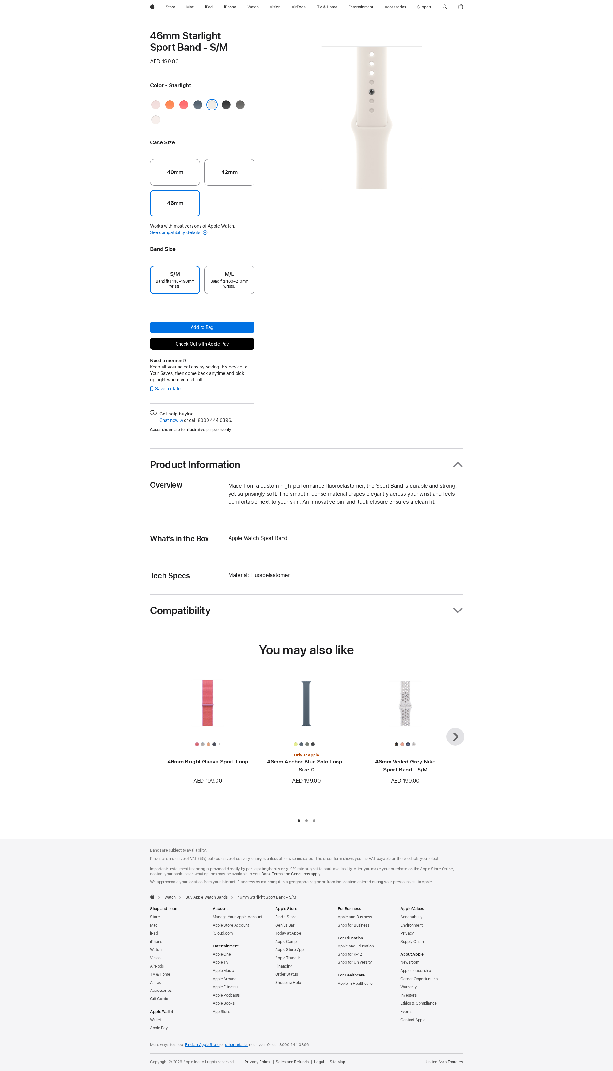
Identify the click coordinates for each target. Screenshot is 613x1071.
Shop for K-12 (350, 954)
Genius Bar (285, 925)
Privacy (407, 933)
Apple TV (221, 962)
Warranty (408, 987)
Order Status (286, 974)
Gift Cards (159, 999)
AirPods (157, 966)
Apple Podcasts (226, 995)
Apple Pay (159, 1028)
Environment (411, 925)
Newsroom (409, 962)
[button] (445, 7)
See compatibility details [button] (175, 232)
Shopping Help (288, 982)
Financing (283, 966)
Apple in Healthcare (355, 983)
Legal (319, 1062)
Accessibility (411, 917)
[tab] (299, 820)
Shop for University (355, 962)
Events (406, 1011)
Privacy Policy (257, 1062)
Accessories (161, 990)
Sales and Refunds (292, 1062)
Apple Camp (286, 941)
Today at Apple (288, 933)
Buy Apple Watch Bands (206, 897)
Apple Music (223, 970)
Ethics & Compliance (418, 1003)
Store (155, 917)
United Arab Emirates (444, 1062)
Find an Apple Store (202, 1045)
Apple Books (224, 1003)
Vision (155, 958)
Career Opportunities (419, 979)
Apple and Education (356, 946)
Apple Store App (289, 949)
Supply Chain (412, 941)
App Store (221, 1011)
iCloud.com (223, 933)
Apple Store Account (231, 925)
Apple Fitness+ (225, 987)
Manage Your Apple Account (237, 917)
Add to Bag (202, 327)
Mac (154, 925)
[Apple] (152, 897)
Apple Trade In (287, 958)
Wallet (155, 1020)
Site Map (337, 1062)
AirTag (155, 982)
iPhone (156, 941)
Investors (408, 995)
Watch (170, 897)
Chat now (171, 420)
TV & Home (160, 974)
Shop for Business (353, 925)
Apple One (222, 954)
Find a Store (286, 917)
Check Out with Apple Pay (202, 343)
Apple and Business (355, 917)
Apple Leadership (415, 970)
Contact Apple (412, 1020)
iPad (154, 933)
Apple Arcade (225, 979)
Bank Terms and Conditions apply (290, 874)
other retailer (236, 1045)
